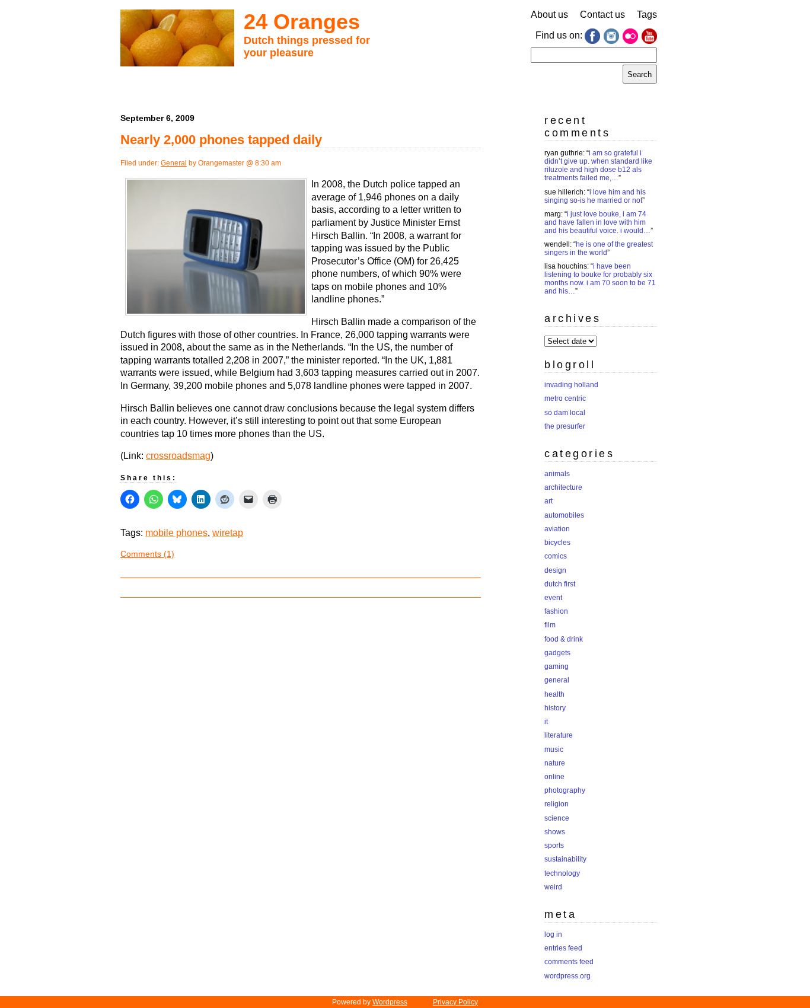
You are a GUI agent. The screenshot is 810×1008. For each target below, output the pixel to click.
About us (549, 14)
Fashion (556, 611)
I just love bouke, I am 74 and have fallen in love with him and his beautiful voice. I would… (597, 222)
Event (553, 598)
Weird (553, 887)
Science (556, 818)
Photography (564, 790)
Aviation (557, 529)
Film (550, 625)
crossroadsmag (178, 456)
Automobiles (564, 515)
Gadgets (557, 653)
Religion (556, 804)
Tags (647, 14)
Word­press (389, 1002)
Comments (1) (147, 554)
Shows (554, 832)
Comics (555, 556)
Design (555, 570)
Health (554, 694)
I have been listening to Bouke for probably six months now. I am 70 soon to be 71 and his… (600, 278)
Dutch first (559, 584)
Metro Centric (565, 398)
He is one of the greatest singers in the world (598, 248)
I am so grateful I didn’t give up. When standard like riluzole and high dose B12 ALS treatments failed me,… (598, 165)
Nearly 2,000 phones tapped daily (221, 139)
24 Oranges (302, 21)
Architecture (563, 487)
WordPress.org (567, 976)
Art (548, 501)
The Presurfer (564, 426)
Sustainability (565, 859)
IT (546, 721)
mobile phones (176, 533)
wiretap (227, 533)
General (174, 163)
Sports (554, 845)
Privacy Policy (455, 1002)
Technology (562, 873)
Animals (557, 474)
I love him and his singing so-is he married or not (595, 196)
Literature (558, 735)
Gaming (556, 666)
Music (553, 749)
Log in (553, 934)
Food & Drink (563, 639)
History (555, 708)
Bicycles (557, 542)
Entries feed (563, 948)
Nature (554, 763)
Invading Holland (571, 385)
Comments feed (569, 962)
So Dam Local (564, 413)
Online (554, 777)
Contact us (602, 14)
